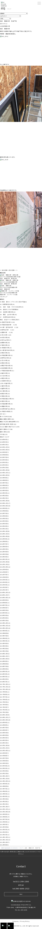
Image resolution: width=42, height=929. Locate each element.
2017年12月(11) (5, 684)
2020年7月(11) (4, 605)
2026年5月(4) (4, 442)
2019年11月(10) (5, 625)
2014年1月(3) (4, 804)
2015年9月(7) (4, 753)
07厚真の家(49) (5, 396)
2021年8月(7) (4, 572)
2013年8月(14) (4, 817)
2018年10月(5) (4, 659)
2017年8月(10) (4, 694)
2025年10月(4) (4, 450)
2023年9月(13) (4, 508)
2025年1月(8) (4, 467)
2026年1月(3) (4, 444)
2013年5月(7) (4, 824)
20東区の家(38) (5, 363)
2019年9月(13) (4, 631)
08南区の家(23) (5, 393)
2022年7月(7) (4, 544)
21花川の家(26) (5, 360)
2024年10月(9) (4, 475)
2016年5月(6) (4, 733)
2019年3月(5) (4, 646)
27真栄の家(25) (5, 345)
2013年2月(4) (4, 832)
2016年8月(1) (4, 725)
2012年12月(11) (5, 837)
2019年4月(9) (4, 643)
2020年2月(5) (4, 618)
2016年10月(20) (5, 720)
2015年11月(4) (4, 748)
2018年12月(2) (4, 654)
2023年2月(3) (4, 526)
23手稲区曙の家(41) (6, 355)
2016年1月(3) (4, 743)
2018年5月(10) (4, 671)
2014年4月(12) (4, 796)
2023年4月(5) (4, 521)
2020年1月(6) (4, 620)
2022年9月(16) (4, 539)
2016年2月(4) (4, 740)
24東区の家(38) (5, 353)
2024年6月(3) (4, 485)
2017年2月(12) (4, 710)
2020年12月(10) (5, 592)
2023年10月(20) (5, 506)
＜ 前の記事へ (4, 270)
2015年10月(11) (5, 750)
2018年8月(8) (4, 664)
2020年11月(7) (4, 595)
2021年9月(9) (4, 569)
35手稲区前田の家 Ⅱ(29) (8, 325)
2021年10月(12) (5, 567)
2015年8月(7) (4, 756)
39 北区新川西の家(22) (7, 312)
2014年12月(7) (4, 776)
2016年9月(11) (4, 722)
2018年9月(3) (4, 661)
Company (15, 921)
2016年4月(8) (4, 735)
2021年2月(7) (4, 587)
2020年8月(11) (4, 603)
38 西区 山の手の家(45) (8, 314)
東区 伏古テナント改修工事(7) (9, 320)
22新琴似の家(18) (5, 358)
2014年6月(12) (4, 791)
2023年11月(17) (5, 503)
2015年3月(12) (4, 768)
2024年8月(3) (4, 480)
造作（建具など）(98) (6, 429)
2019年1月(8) (4, 651)
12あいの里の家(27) (6, 383)
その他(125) (4, 434)
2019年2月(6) (4, 648)
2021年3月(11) (4, 585)
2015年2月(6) (4, 771)
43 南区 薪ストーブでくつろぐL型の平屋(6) (13, 302)
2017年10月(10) (5, 689)
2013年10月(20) (5, 812)
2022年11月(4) (4, 534)
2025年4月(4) (4, 460)
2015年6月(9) (4, 761)
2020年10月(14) (5, 597)
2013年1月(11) (4, 835)
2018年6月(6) (4, 669)
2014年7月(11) (4, 789)
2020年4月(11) (4, 613)
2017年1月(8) (4, 712)
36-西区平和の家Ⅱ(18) (7, 322)
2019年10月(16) (5, 628)
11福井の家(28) (5, 386)
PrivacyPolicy (25, 921)
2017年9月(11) (4, 692)
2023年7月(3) (4, 513)
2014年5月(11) (4, 794)
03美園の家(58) (5, 406)
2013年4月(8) (4, 827)
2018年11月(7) (4, 656)
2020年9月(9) (4, 600)
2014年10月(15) (5, 781)
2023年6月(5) (4, 516)
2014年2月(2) (4, 801)
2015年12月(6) (4, 745)
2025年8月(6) (4, 455)
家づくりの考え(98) (6, 416)
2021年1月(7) (4, 590)
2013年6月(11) (4, 822)
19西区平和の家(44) (6, 365)
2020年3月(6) (4, 615)
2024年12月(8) (4, 470)
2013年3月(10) (4, 829)
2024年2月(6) (4, 495)
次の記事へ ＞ (13, 270)
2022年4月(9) (4, 552)
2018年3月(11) (4, 676)
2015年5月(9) (4, 763)
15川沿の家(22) (5, 376)
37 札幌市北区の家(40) (7, 317)
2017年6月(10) (4, 699)
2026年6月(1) (4, 439)
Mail (21, 894)
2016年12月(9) (4, 715)
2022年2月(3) (4, 557)
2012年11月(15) (5, 840)
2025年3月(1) (4, 462)
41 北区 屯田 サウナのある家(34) (11, 307)
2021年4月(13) (4, 582)
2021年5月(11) (4, 580)
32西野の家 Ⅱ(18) (6, 332)
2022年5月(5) (4, 549)
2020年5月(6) (4, 610)
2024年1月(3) (4, 498)
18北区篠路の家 (5, 26)
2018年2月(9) (4, 679)
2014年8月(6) (4, 786)
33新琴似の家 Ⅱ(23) (7, 330)
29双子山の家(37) (5, 340)
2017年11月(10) (5, 687)
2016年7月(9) (4, 727)
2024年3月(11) (4, 493)
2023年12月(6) (4, 501)
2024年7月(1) (4, 483)
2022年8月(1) (4, 541)
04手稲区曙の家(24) (6, 404)
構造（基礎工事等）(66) (7, 419)
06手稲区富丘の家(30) (7, 399)
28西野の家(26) (5, 342)
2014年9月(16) (4, 784)
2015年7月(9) (4, 758)
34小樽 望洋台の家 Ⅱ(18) (9, 327)
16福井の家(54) (5, 373)
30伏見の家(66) (5, 337)
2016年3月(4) (4, 738)
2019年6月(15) (4, 638)
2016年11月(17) (5, 717)
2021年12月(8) (4, 562)
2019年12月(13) (5, 623)
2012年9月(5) (4, 845)
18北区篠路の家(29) (6, 368)
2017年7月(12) (4, 697)
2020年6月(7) (4, 608)
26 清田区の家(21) (6, 348)
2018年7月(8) (4, 666)
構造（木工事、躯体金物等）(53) (9, 422)
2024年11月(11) (5, 473)
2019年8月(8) (4, 633)
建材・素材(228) (5, 432)
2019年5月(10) (4, 641)
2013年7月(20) (4, 819)
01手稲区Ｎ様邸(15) (6, 411)
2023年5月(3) (4, 518)
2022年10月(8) (4, 536)
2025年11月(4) (4, 447)
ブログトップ (3, 297)
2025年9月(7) (4, 452)
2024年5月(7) (4, 488)
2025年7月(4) (4, 457)
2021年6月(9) (4, 577)
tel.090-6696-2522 (21, 888)
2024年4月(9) (4, 490)
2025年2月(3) (4, 465)
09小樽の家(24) (5, 391)
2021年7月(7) (4, 575)
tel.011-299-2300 (21, 881)
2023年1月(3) (4, 529)
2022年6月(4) (4, 546)
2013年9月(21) (4, 814)
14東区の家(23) (5, 378)
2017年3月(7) (4, 707)
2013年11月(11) (5, 809)
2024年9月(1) (4, 478)
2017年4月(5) (4, 705)
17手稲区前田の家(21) (7, 371)
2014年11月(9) (4, 778)
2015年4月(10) (4, 766)
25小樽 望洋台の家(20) (7, 350)
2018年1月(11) (4, 682)
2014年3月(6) (4, 799)
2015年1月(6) (4, 773)
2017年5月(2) (4, 702)
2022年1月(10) (4, 559)
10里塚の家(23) (5, 388)
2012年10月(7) (4, 842)
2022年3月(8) (4, 554)
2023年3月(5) (4, 524)
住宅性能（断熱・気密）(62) (8, 424)
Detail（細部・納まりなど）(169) (9, 427)
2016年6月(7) (4, 730)
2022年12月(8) (4, 531)
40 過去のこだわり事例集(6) (9, 309)
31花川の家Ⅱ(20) (5, 335)
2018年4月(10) (4, 674)
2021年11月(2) (4, 564)
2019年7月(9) (4, 636)
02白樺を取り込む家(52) (7, 409)
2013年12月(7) (4, 807)
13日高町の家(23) (5, 381)
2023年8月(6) (4, 511)
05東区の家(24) (5, 401)
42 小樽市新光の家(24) (7, 304)
